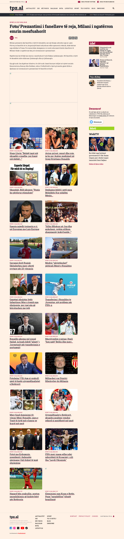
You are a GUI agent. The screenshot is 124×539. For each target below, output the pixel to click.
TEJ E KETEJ (85, 8)
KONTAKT (73, 516)
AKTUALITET (30, 8)
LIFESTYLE (69, 8)
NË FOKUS (45, 8)
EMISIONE (101, 8)
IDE (38, 8)
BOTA (61, 8)
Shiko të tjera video (96, 164)
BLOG (93, 8)
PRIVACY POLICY (84, 516)
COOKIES (95, 516)
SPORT (76, 8)
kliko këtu (102, 116)
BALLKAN (54, 8)
